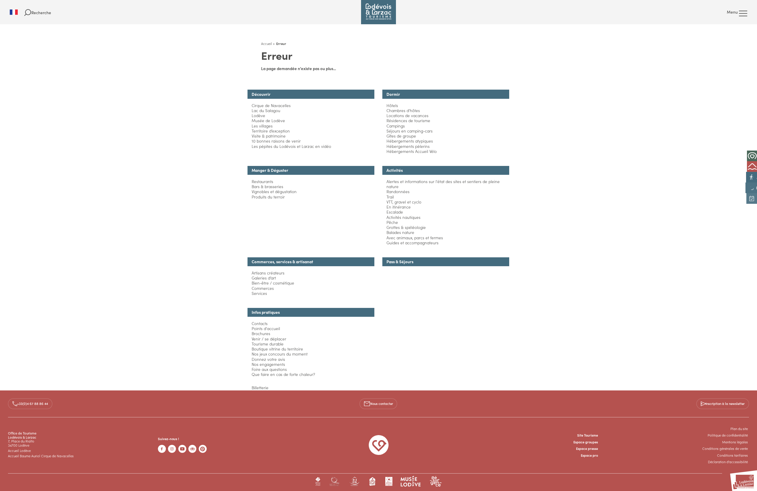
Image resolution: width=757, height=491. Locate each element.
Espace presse (587, 448)
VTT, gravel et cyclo (403, 202)
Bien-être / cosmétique (273, 283)
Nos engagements (268, 364)
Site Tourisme (587, 435)
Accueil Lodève (19, 450)
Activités (394, 170)
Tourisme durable (268, 344)
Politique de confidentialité (728, 435)
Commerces (263, 288)
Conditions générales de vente (725, 448)
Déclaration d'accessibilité (728, 461)
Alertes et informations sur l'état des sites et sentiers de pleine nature (443, 184)
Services (259, 293)
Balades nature (400, 232)
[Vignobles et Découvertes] (388, 481)
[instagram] (172, 449)
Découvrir (261, 94)
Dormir (393, 94)
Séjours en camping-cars (409, 131)
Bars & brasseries (267, 186)
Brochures (261, 333)
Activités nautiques (403, 217)
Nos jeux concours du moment (280, 354)
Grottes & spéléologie (406, 227)
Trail (390, 197)
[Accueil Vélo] (372, 481)
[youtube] (182, 449)
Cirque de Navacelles (271, 105)
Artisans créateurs (268, 273)
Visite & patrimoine (269, 136)
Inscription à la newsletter (725, 403)
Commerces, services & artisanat (282, 261)
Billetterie (260, 387)
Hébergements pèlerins (408, 146)
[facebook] (162, 449)
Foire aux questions (269, 369)
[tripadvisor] (192, 449)
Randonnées (398, 191)
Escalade (394, 212)
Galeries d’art (264, 278)
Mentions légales (735, 442)
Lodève (258, 115)
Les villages (262, 126)
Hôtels (392, 105)
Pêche (392, 222)
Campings (395, 126)
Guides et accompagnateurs (412, 243)
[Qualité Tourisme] (334, 481)
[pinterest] (203, 449)
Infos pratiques (266, 312)
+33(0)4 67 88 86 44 (32, 403)
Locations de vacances (407, 115)
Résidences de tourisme (408, 120)
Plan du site (739, 428)
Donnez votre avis (268, 359)
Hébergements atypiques (409, 141)
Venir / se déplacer (269, 339)
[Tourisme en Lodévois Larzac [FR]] (378, 12)
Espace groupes (585, 442)
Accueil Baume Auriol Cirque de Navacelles (41, 455)
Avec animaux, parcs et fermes (414, 237)
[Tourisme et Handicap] (354, 481)
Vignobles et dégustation (274, 191)
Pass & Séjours (399, 261)
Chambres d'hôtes (403, 110)
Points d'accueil (266, 328)
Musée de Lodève (268, 120)
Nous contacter (381, 403)
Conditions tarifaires (732, 455)
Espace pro (589, 455)
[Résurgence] (435, 481)
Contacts (260, 323)
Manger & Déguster (270, 170)
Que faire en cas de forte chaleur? (283, 374)
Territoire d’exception (271, 131)
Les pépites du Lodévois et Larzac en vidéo (291, 146)
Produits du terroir (268, 197)
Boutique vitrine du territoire (277, 349)
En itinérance (398, 207)
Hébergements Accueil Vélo (411, 151)
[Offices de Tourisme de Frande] (318, 481)
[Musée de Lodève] (410, 481)
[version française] (17, 12)
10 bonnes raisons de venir (276, 141)
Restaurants (262, 181)
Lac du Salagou (266, 110)
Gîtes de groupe (401, 136)
